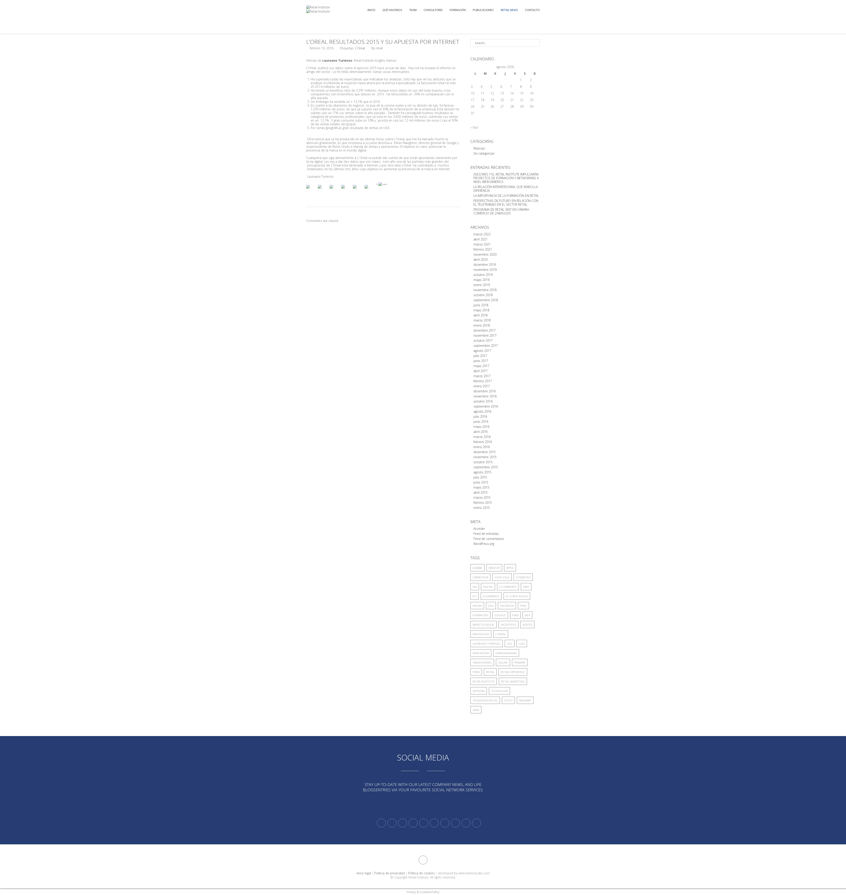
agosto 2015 (482, 472)
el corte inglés (517, 596)
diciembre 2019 (484, 264)
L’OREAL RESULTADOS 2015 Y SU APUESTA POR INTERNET (382, 42)
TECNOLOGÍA (499, 691)
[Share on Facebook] (311, 190)
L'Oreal (360, 48)
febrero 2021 (482, 249)
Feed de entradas (486, 533)
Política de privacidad (389, 873)
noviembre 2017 (485, 335)
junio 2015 (480, 482)
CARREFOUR (480, 577)
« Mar (474, 127)
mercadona (481, 653)
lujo (522, 644)
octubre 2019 (483, 275)
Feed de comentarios (488, 539)
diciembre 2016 (484, 391)
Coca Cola (502, 577)
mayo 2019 (481, 280)
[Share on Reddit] (335, 190)
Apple (510, 568)
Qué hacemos (392, 10)
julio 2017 (480, 356)
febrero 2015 (482, 502)
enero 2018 (481, 325)
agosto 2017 (482, 351)
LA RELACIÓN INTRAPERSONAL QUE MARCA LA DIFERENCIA (505, 189)
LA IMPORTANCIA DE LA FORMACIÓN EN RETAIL (506, 196)
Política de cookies (421, 873)
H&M (515, 615)
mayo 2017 (481, 366)
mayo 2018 (481, 310)
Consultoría (433, 10)
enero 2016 (481, 447)
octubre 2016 (483, 401)
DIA (475, 587)
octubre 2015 (483, 462)
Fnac (523, 606)
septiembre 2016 (485, 406)
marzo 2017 (482, 376)
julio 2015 (480, 477)
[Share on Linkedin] (358, 190)
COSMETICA (523, 577)
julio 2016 (480, 416)
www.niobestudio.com (474, 873)
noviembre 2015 (485, 457)
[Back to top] (423, 860)
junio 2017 (480, 361)
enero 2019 (481, 285)
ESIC (491, 606)
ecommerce (491, 596)
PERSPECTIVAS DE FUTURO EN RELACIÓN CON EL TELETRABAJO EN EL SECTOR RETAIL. (505, 203)
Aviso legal (363, 873)
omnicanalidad (506, 653)
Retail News (509, 10)
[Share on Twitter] (323, 190)
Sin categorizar (483, 153)
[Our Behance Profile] (423, 823)
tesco (508, 700)
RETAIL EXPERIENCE (513, 672)
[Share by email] (370, 190)
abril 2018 (480, 315)
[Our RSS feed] (413, 823)
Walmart (525, 700)
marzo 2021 (482, 244)
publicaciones (483, 10)
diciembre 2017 (484, 330)
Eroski (477, 606)
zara (476, 710)
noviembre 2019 (485, 270)
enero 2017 (481, 386)
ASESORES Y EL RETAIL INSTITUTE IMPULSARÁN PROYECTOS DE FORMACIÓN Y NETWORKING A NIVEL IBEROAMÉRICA (506, 178)
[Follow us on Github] (402, 823)
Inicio (371, 10)
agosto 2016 (482, 411)
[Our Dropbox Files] (434, 823)
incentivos (508, 625)
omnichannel (482, 662)
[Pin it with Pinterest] (346, 190)
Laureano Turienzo (487, 644)
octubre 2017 (483, 340)
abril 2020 (480, 259)
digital (488, 587)
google (500, 615)
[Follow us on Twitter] (381, 823)
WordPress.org (483, 544)
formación (480, 615)
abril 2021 (480, 239)
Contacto (532, 10)
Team (413, 10)
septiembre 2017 (485, 345)
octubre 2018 (483, 295)
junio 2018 (480, 305)
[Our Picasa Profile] (466, 823)
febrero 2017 (482, 381)
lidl (509, 644)
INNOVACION (481, 634)
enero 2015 (481, 508)
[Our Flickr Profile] (455, 823)
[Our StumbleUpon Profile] (476, 823)
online (503, 662)
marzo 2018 (482, 320)
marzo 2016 (482, 437)
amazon (494, 568)
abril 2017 (480, 371)
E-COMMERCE (508, 587)
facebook (507, 606)
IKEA (527, 615)
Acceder (479, 528)
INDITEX (527, 625)
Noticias (479, 148)
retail (490, 672)
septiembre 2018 (485, 300)
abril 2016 (480, 432)
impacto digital (483, 625)
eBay (526, 587)
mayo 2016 (481, 426)
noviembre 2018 (485, 290)
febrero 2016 (482, 442)
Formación (458, 10)
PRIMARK (519, 662)
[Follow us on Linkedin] (392, 823)
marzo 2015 (482, 497)
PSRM (476, 672)
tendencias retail (485, 700)
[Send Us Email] (444, 823)
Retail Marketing (513, 681)
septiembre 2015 (485, 467)
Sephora (479, 691)
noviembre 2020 (485, 254)
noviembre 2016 (485, 396)
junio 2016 (480, 421)
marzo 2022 (482, 234)
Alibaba (477, 568)
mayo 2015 (481, 487)
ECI (475, 596)
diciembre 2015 (484, 452)
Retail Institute (484, 681)
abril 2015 (480, 492)
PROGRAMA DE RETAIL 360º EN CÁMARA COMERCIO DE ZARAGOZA (501, 211)
